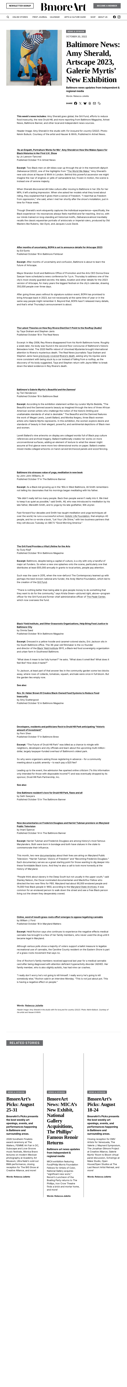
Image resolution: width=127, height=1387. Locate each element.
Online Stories (20, 17)
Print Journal (39, 17)
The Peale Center (96, 596)
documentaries (48, 855)
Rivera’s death (67, 356)
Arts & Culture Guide (75, 17)
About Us (103, 17)
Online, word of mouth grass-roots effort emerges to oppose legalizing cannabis (60, 917)
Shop (93, 17)
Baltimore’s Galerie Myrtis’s (46, 389)
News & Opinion (76, 31)
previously (44, 356)
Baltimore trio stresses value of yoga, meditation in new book (50, 472)
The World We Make (78, 171)
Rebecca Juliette (81, 96)
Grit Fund (42, 582)
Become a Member (107, 5)
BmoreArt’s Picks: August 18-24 (101, 1104)
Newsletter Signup (20, 5)
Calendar (55, 17)
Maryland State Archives (84, 887)
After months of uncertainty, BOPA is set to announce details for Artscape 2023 (59, 247)
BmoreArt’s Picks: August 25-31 (20, 1104)
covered (54, 356)
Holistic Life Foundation (77, 516)
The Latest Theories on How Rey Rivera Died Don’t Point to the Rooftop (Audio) (59, 328)
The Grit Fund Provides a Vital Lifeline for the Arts (43, 546)
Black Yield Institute (47, 648)
